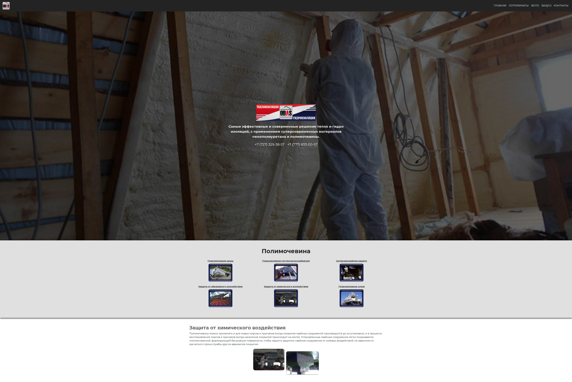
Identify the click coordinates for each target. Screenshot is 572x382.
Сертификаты (519, 5)
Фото (535, 5)
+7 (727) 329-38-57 (269, 144)
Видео (546, 5)
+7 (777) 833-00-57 (302, 144)
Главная (500, 5)
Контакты (561, 5)
